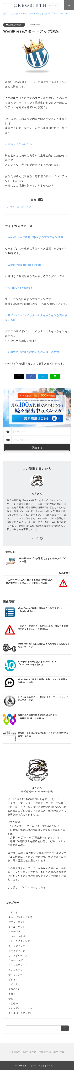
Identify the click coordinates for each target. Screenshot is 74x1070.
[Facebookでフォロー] (37, 538)
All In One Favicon (20, 287)
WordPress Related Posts (24, 264)
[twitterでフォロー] (32, 538)
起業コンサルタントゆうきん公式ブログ (41, 1066)
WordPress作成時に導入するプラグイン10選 (35, 237)
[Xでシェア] (19, 376)
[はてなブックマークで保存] (43, 376)
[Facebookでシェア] (31, 376)
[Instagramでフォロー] (41, 538)
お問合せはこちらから (18, 144)
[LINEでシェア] (55, 376)
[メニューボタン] (5, 5)
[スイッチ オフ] (68, 5)
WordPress (35, 25)
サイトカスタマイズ (20, 206)
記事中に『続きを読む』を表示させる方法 (33, 352)
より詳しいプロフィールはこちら (27, 887)
